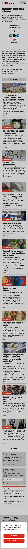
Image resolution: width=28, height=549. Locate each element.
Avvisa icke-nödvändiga (14, 540)
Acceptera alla (14, 535)
